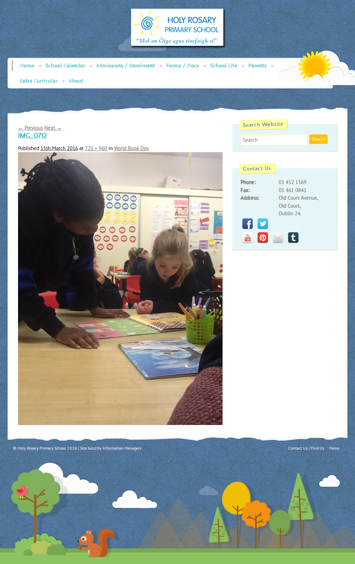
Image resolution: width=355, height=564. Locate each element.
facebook (247, 223)
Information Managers (122, 448)
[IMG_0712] (120, 423)
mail (278, 237)
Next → (53, 127)
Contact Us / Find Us (306, 448)
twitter (263, 223)
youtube (247, 237)
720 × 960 (96, 148)
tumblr (293, 237)
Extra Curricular (39, 81)
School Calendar (65, 65)
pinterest (263, 237)
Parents (257, 65)
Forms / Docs (182, 65)
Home (27, 65)
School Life (223, 65)
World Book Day (131, 148)
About (76, 81)
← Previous (30, 127)
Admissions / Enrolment (125, 65)
